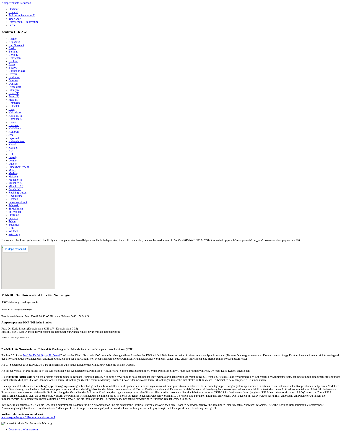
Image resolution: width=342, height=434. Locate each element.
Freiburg (13, 99)
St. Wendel (15, 211)
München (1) (16, 179)
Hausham (14, 125)
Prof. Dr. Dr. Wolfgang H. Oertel (41, 355)
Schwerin (14, 205)
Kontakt (13, 12)
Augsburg (14, 41)
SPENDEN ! (16, 18)
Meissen (13, 176)
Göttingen (14, 102)
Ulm (11, 227)
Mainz (12, 170)
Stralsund (14, 214)
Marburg (13, 173)
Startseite (14, 9)
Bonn (12, 64)
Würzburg (14, 234)
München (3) (16, 186)
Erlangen (14, 89)
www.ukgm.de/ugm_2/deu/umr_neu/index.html (28, 417)
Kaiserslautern (17, 141)
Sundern (13, 218)
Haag (12, 109)
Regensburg (15, 195)
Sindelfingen (16, 208)
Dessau (13, 73)
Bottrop (13, 67)
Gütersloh (14, 106)
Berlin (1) (14, 51)
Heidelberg (15, 128)
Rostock (13, 198)
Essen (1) (14, 93)
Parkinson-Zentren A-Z (22, 15)
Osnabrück (15, 189)
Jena (11, 134)
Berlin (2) (14, 54)
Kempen (13, 147)
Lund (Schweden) (19, 166)
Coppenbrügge (17, 70)
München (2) (16, 182)
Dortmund (14, 77)
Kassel (12, 144)
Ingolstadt (14, 138)
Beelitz (12, 48)
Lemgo (13, 160)
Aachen (13, 38)
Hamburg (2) (16, 118)
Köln (11, 154)
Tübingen (14, 224)
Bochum (13, 61)
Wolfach (13, 230)
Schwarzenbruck (18, 202)
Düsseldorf (15, 86)
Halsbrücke (15, 112)
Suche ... (13, 25)
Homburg (14, 131)
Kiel (11, 150)
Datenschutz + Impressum (23, 21)
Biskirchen (15, 57)
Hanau (12, 122)
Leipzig (13, 157)
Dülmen (13, 83)
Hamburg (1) (16, 115)
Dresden (13, 80)
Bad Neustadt (16, 45)
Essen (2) (14, 96)
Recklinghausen (18, 192)
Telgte (12, 221)
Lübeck (13, 163)
